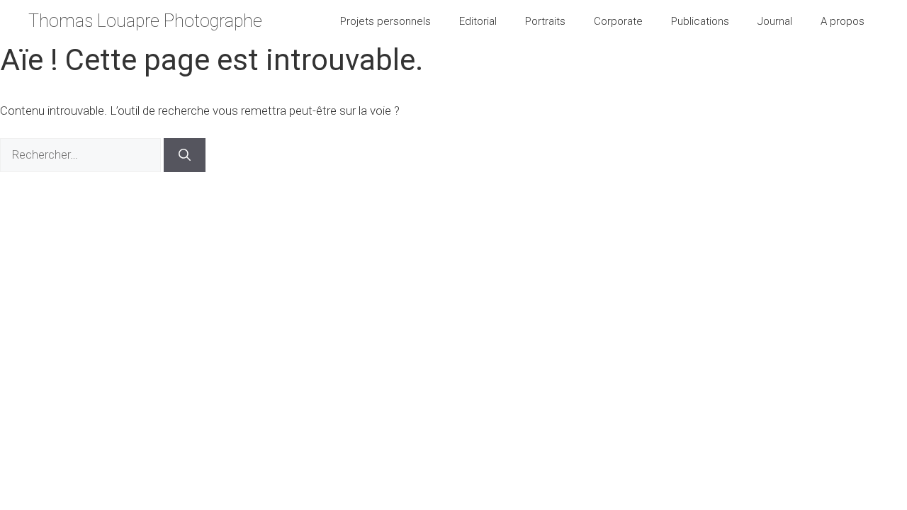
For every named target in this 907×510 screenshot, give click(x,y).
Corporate (618, 21)
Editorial (478, 21)
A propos (842, 21)
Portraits (545, 21)
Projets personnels (385, 21)
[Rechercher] (184, 155)
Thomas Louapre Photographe (145, 21)
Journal (774, 21)
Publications (700, 21)
